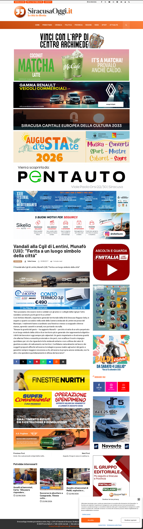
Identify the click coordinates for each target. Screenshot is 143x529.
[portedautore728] (52, 380)
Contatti (48, 2)
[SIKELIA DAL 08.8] (71, 226)
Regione (88, 25)
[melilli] (111, 307)
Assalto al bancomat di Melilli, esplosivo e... (51, 489)
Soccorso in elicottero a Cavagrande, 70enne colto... (24, 495)
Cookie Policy (102, 525)
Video (97, 25)
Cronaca (58, 25)
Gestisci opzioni (130, 520)
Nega (111, 520)
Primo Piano (47, 25)
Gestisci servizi (86, 514)
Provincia (78, 25)
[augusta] (71, 147)
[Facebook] (101, 2)
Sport (104, 25)
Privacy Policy (54, 526)
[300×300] (111, 353)
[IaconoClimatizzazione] (52, 299)
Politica (68, 25)
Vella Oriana (32, 261)
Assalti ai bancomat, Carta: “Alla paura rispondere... (76, 490)
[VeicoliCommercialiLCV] (71, 95)
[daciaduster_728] (52, 279)
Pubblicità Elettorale (109, 33)
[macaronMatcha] (71, 65)
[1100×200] (71, 119)
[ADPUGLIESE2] (52, 439)
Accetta (91, 520)
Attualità (114, 25)
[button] (139, 499)
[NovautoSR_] (111, 423)
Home (37, 25)
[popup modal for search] (126, 25)
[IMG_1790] (71, 176)
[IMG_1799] (52, 399)
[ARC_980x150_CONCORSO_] (71, 40)
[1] (111, 483)
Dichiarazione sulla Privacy (114, 525)
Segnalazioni (19, 2)
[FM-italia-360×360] (111, 262)
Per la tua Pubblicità (34, 2)
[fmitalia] (71, 201)
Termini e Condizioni (77, 526)
